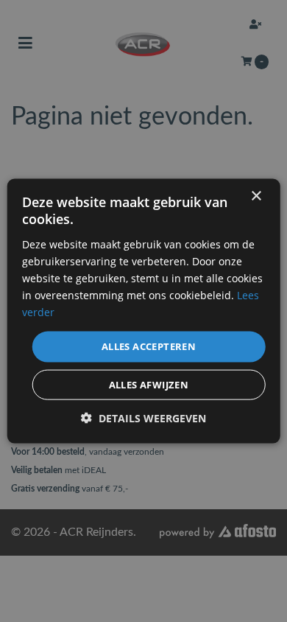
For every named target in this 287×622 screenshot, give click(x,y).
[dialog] (143, 311)
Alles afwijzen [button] (149, 384)
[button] (143, 417)
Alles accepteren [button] (149, 346)
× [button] (255, 196)
